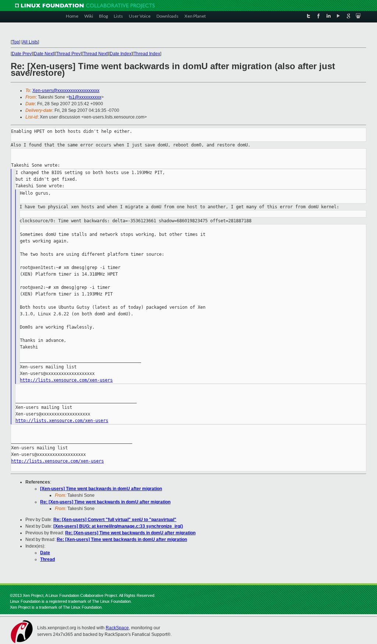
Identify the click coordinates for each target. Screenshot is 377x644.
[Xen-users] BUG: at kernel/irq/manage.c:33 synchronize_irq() (118, 526)
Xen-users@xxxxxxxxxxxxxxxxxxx (65, 90)
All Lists (30, 42)
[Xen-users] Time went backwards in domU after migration (101, 488)
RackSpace (117, 627)
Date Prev (22, 53)
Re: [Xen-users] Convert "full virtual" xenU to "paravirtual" (114, 519)
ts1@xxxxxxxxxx (85, 97)
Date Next (44, 53)
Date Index (120, 53)
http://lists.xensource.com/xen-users (66, 380)
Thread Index (147, 53)
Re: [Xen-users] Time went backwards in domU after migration (105, 502)
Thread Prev (68, 53)
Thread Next (95, 53)
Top (15, 42)
